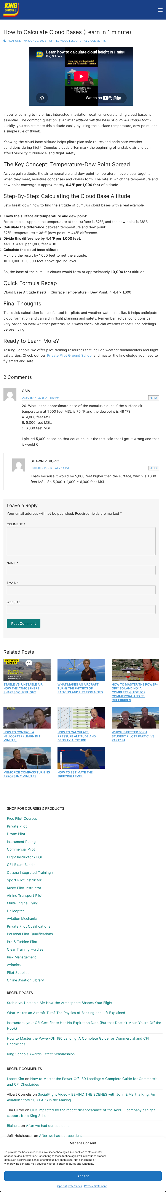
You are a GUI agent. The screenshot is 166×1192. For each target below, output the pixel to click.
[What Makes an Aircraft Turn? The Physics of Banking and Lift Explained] (81, 670)
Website (14, 602)
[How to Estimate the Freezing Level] (81, 757)
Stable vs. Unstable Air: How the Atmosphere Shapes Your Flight (23, 688)
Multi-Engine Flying (22, 903)
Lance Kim (15, 1079)
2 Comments (96, 40)
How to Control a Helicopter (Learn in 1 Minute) (21, 736)
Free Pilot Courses (22, 818)
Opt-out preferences (69, 1186)
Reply (154, 397)
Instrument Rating (21, 841)
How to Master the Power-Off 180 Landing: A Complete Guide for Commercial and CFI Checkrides (135, 692)
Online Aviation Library (25, 980)
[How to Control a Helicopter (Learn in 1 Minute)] (27, 718)
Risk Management (21, 957)
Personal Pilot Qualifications (30, 934)
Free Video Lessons (66, 40)
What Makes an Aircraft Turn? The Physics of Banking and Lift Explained (80, 688)
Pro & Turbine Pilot (22, 942)
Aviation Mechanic (22, 918)
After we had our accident (47, 1125)
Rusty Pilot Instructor (24, 888)
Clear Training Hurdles (25, 949)
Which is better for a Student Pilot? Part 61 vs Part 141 (133, 736)
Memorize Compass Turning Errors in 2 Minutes (26, 774)
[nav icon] (160, 9)
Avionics (14, 965)
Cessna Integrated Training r (30, 872)
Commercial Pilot (21, 849)
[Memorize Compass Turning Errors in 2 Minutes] (27, 757)
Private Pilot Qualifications (28, 926)
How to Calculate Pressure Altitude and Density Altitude (76, 736)
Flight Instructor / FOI (24, 857)
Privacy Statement (95, 1186)
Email (13, 582)
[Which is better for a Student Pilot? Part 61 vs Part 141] (135, 718)
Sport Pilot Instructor (24, 880)
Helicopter (15, 911)
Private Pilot (17, 826)
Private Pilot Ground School (70, 355)
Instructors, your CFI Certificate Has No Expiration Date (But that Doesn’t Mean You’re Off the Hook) (84, 1025)
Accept (83, 1176)
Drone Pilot (16, 834)
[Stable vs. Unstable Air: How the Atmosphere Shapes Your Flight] (27, 670)
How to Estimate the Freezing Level (75, 774)
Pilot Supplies (18, 972)
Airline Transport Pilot (25, 895)
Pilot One (13, 40)
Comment (16, 524)
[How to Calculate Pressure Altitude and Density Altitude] (81, 718)
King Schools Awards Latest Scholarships (41, 1054)
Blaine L (13, 1125)
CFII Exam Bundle (21, 864)
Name (12, 563)
